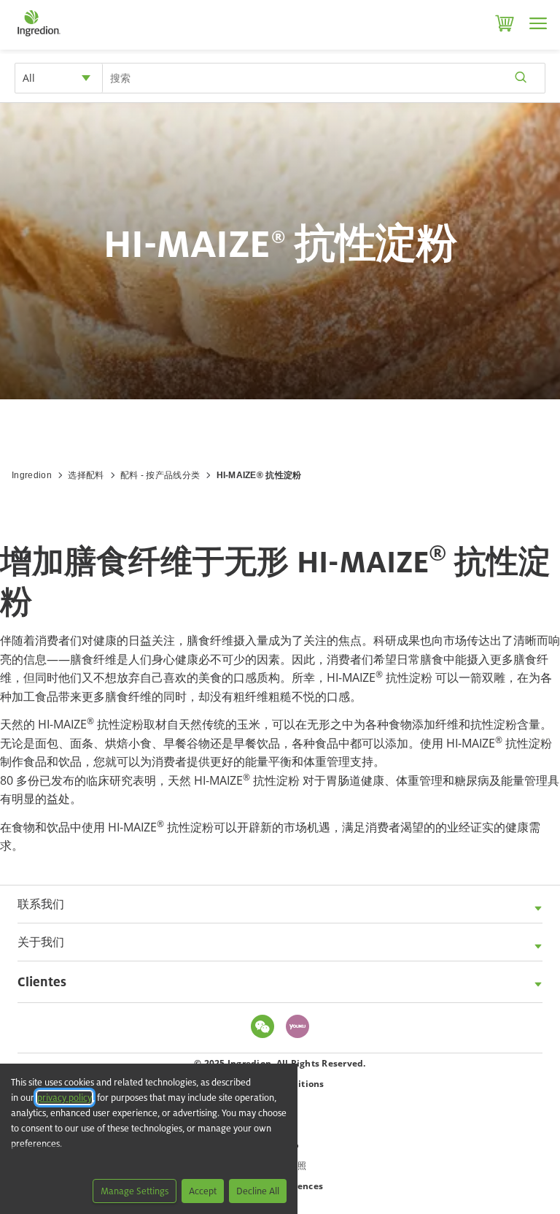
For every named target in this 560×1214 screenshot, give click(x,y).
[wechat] (266, 1027)
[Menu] (538, 23)
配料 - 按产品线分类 (160, 475)
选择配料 (86, 475)
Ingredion (32, 475)
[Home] (38, 36)
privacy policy (64, 1097)
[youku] (301, 1027)
